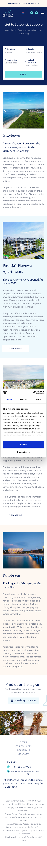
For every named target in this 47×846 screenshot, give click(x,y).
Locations (23, 750)
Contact (23, 754)
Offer (23, 742)
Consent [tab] (9, 399)
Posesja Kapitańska (31, 824)
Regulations (24, 814)
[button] (24, 12)
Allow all (23, 444)
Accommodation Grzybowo (15, 830)
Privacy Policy (11, 814)
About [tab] (38, 399)
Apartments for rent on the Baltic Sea (23, 827)
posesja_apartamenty (25, 700)
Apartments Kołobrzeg (26, 817)
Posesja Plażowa (13, 824)
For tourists (23, 746)
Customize (22, 452)
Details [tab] (23, 399)
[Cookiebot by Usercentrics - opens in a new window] (33, 392)
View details (15, 348)
